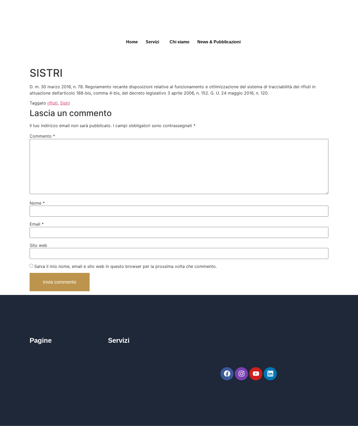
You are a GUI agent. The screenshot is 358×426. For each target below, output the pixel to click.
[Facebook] (227, 373)
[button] (154, 42)
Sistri (65, 103)
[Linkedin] (270, 373)
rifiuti (52, 103)
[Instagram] (241, 373)
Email (37, 224)
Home (132, 42)
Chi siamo (179, 42)
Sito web (38, 245)
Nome (37, 203)
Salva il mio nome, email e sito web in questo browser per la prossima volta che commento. (125, 266)
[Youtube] (255, 373)
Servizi (152, 42)
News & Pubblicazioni (219, 42)
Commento (42, 136)
